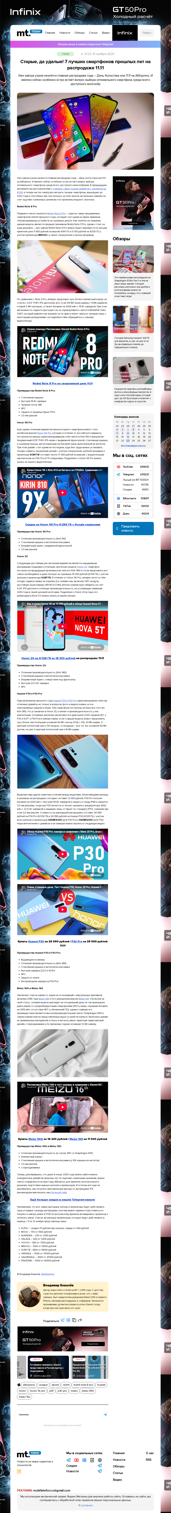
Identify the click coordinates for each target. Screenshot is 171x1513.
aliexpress (29, 1385)
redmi (66, 1385)
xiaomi (55, 1385)
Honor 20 (82, 566)
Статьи (65, 54)
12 (144, 433)
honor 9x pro (37, 1391)
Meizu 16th (44, 998)
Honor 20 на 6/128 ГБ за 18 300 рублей (48, 658)
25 (122, 426)
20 (149, 436)
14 (117, 436)
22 (122, 440)
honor (22, 1391)
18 (139, 436)
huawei (101, 1385)
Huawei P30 (36, 941)
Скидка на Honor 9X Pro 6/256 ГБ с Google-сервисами (62, 524)
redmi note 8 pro (83, 1385)
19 (144, 436)
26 (128, 426)
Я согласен (85, 1505)
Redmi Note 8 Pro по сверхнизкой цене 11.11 (63, 383)
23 (127, 440)
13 (149, 433)
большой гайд (59, 1192)
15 (122, 436)
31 (117, 429)
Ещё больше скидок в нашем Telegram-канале (62, 1199)
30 (149, 426)
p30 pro (62, 1391)
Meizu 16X (84, 998)
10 (133, 433)
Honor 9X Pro (44, 433)
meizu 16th (88, 1391)
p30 (51, 1391)
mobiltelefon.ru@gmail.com (51, 1491)
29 (144, 426)
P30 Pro (76, 941)
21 (117, 440)
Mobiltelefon (47, 1274)
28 (138, 426)
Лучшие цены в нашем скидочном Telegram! (85, 44)
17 (133, 436)
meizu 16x (24, 1397)
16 (128, 436)
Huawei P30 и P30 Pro (64, 700)
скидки (43, 1385)
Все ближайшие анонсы (133, 445)
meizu (74, 1391)
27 (133, 426)
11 (138, 433)
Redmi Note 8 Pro (56, 213)
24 (117, 426)
